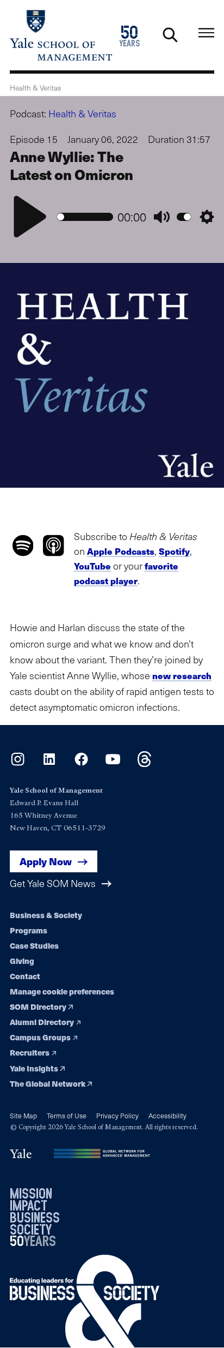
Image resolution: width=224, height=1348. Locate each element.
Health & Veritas (82, 113)
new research (181, 675)
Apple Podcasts (120, 551)
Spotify (174, 551)
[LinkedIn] (49, 763)
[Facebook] (81, 763)
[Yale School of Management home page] (61, 35)
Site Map (23, 1115)
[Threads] (144, 763)
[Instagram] (18, 763)
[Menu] (206, 33)
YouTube (92, 566)
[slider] (85, 217)
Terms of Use (66, 1115)
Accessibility (167, 1115)
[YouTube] (113, 763)
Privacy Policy (117, 1115)
